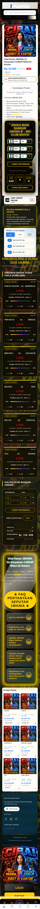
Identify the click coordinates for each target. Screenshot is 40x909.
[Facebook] (6, 819)
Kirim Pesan (13, 809)
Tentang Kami (9, 829)
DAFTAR (19, 896)
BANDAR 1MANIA (32, 22)
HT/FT (20, 234)
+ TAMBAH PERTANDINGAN (20, 510)
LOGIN (19, 888)
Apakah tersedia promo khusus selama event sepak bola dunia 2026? (17, 658)
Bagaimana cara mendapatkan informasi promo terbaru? (17, 675)
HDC (10, 234)
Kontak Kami (8, 832)
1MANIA (8, 17)
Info (32, 200)
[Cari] (6, 12)
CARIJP (12, 22)
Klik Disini (19, 117)
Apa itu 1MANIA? (17, 618)
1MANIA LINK (20, 17)
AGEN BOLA (21, 22)
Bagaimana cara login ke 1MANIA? (17, 628)
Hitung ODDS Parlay (20, 188)
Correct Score (30, 235)
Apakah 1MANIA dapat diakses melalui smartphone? (16, 641)
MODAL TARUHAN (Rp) (13, 518)
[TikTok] (16, 819)
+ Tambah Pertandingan (20, 164)
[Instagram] (11, 819)
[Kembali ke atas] (35, 894)
